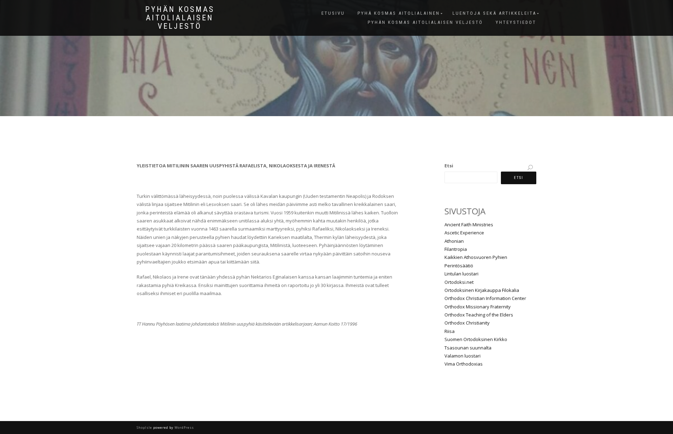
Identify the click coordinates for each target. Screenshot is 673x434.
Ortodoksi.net (459, 282)
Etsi (448, 165)
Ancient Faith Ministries (468, 224)
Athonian (454, 241)
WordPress (184, 427)
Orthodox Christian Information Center (485, 298)
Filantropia (455, 249)
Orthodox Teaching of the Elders (478, 315)
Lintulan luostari (461, 274)
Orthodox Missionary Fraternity (477, 306)
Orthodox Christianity (467, 323)
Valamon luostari (462, 356)
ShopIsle (145, 427)
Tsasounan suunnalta (467, 348)
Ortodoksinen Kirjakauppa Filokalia (481, 290)
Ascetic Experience (464, 232)
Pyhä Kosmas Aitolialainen (399, 13)
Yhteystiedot (516, 22)
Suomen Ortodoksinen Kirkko (475, 339)
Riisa (449, 331)
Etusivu (333, 13)
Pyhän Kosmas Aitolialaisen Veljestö (180, 18)
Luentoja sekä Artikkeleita (494, 13)
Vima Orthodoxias (463, 364)
